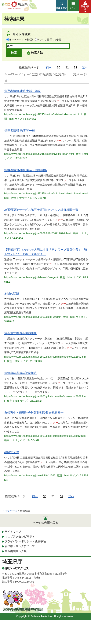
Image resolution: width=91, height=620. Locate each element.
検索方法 (37, 52)
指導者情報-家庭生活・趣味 (22, 91)
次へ (85, 67)
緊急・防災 (85, 7)
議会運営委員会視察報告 (20, 333)
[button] (61, 5)
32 (75, 67)
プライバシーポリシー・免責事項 (25, 541)
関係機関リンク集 (16, 551)
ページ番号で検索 (49, 39)
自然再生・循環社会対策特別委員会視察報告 (33, 412)
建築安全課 (11, 452)
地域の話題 (11, 293)
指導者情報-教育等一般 (19, 130)
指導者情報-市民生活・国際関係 (25, 170)
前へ (49, 67)
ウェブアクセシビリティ (20, 536)
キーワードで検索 (21, 39)
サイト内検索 (21, 34)
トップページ (9, 510)
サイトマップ (13, 531)
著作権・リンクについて (20, 546)
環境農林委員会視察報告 (20, 373)
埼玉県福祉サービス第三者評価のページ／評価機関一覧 (41, 209)
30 (58, 67)
